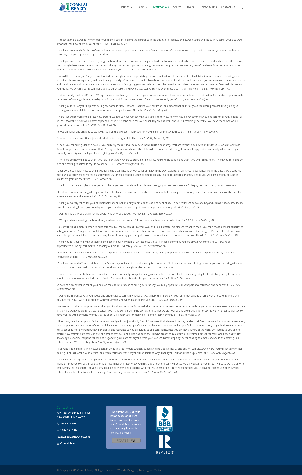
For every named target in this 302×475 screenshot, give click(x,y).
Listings (124, 7)
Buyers (190, 7)
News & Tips (209, 7)
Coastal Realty (68, 443)
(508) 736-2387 (68, 430)
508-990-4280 (68, 423)
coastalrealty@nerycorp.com (73, 436)
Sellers (177, 7)
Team (141, 7)
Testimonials (161, 7)
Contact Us (228, 7)
